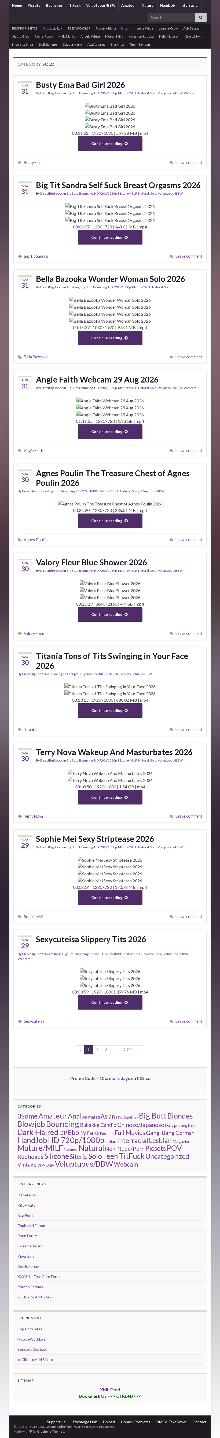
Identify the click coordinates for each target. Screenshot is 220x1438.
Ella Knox (117, 44)
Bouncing (54, 5)
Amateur (128, 5)
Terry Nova (33, 816)
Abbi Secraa (191, 28)
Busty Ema (33, 162)
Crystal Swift (194, 36)
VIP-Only (45, 1165)
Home (17, 5)
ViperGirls (25, 1256)
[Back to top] (208, 1426)
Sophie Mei (33, 916)
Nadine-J (71, 1149)
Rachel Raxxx (44, 36)
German (185, 1133)
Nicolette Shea (22, 44)
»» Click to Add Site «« (35, 1297)
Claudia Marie (72, 44)
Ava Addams (96, 44)
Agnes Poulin (35, 539)
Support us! (57, 1421)
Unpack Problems (135, 1421)
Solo (153, 93)
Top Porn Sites (29, 1329)
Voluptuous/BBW (101, 5)
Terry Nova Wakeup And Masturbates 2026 (114, 752)
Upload (109, 1421)
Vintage (26, 1164)
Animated (91, 1117)
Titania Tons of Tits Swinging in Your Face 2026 (112, 660)
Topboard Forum (31, 1225)
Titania (30, 729)
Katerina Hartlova (141, 36)
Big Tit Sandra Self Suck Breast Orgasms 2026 (118, 185)
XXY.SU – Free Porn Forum (39, 1276)
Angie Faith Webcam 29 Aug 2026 (97, 379)
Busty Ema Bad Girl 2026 (80, 84)
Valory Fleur (34, 633)
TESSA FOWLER (79, 28)
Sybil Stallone (47, 44)
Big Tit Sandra (36, 256)
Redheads (30, 1156)
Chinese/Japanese (140, 1124)
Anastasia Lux (52, 28)
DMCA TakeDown (171, 1421)
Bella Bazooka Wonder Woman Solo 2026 (110, 278)
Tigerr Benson (139, 44)
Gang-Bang (160, 1132)
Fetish (93, 1133)
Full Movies (130, 1132)
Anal (75, 1116)
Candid (108, 1125)
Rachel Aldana (106, 28)
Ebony (94, 954)
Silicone (56, 1156)
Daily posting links (180, 1125)
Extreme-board (30, 1246)
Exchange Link (85, 1421)
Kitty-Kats (26, 1205)
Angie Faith (33, 450)
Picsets (34, 5)
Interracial (190, 5)
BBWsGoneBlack (127, 1117)
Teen (110, 1156)
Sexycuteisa (34, 1021)
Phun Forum (27, 1235)
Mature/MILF (127, 93)
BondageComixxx (32, 1349)
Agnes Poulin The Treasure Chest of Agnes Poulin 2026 (113, 477)
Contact (200, 1421)
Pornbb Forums (30, 1286)
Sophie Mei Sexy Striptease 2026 (95, 838)
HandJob (167, 5)
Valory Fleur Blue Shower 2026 (91, 562)
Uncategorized (167, 1156)
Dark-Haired (37, 1132)
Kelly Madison (169, 36)
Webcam (190, 93)
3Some (27, 1116)
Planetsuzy (26, 1195)
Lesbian (160, 1140)
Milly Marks (66, 36)
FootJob (107, 1133)
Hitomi (126, 28)
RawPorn (25, 1215)
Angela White (90, 36)
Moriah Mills (114, 36)
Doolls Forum (28, 1266)
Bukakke (90, 1125)
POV (174, 1148)
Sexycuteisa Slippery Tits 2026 (91, 939)
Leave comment (188, 162)
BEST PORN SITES (24, 28)
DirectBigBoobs (51, 93)
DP (63, 1132)
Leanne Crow (168, 28)
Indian (110, 1141)
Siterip (78, 1156)
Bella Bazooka (35, 357)
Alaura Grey (20, 36)
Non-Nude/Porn (125, 1148)
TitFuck (74, 5)
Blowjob (31, 1123)
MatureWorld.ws (31, 1339)
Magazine (181, 1141)
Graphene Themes (50, 1431)
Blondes (180, 1115)
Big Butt (72, 93)
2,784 (128, 1049)
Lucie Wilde (145, 28)
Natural (148, 5)
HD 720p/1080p (105, 93)
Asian (108, 1116)
